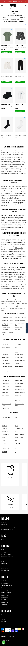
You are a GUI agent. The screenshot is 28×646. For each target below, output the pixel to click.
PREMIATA (17, 423)
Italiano (3, 636)
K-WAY (3, 446)
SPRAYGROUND (19, 420)
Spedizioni (4, 559)
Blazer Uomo (5, 408)
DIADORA (4, 428)
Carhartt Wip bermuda (20, 317)
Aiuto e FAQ (4, 566)
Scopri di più (22, 19)
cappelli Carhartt (17, 276)
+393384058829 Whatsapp (8, 527)
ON (15, 449)
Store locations (5, 570)
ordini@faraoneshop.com (7, 529)
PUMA (16, 440)
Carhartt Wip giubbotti (7, 320)
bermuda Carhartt (6, 267)
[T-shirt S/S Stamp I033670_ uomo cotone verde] (7, 36)
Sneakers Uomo (6, 380)
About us (3, 522)
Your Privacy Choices (6, 590)
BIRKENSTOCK (6, 431)
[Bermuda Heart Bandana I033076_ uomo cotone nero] (20, 36)
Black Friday (4, 600)
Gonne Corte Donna (7, 369)
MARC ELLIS (5, 423)
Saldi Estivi (4, 604)
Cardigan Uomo (18, 395)
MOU (3, 420)
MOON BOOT (5, 449)
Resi (2, 561)
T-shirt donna (18, 344)
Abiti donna (5, 344)
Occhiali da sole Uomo (20, 389)
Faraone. (7, 640)
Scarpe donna (18, 372)
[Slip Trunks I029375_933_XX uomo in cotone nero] (7, 95)
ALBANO (4, 426)
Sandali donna (5, 354)
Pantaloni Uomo (19, 383)
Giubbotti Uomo (19, 401)
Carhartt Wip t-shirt (7, 317)
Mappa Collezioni (5, 595)
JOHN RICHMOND (19, 428)
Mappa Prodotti (5, 597)
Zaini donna (5, 360)
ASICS (3, 440)
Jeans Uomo (5, 401)
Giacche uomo (18, 380)
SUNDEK (4, 437)
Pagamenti (4, 563)
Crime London (5, 434)
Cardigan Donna (19, 366)
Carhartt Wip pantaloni (20, 320)
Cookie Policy (4, 580)
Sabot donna (18, 369)
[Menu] (2, 5)
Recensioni (4, 524)
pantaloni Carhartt (5, 256)
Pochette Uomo (6, 389)
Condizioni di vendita (6, 587)
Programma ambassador (7, 556)
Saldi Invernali (4, 602)
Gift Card (3, 552)
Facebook (3, 614)
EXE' (16, 431)
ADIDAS (4, 443)
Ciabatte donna (6, 363)
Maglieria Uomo (6, 395)
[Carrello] (25, 5)
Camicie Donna (6, 347)
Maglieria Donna (6, 372)
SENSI (16, 426)
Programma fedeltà (6, 554)
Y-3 (15, 451)
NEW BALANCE (6, 417)
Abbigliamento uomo (20, 360)
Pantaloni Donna (19, 357)
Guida (2, 539)
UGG (16, 417)
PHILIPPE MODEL (19, 437)
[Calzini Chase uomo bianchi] (20, 124)
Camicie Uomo (5, 383)
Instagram (4, 617)
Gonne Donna (5, 350)
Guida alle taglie (5, 568)
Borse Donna (5, 357)
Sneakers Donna (19, 354)
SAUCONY (4, 451)
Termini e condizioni (6, 585)
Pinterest (3, 621)
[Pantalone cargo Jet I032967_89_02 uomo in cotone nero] (20, 65)
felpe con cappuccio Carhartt (10, 239)
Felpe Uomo (5, 398)
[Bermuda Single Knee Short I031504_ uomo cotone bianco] (7, 65)
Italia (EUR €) (11, 636)
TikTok (3, 619)
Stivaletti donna (18, 363)
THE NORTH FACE (19, 434)
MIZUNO (17, 446)
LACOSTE (17, 443)
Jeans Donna (18, 347)
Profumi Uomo (18, 386)
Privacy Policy (4, 583)
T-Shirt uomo (5, 386)
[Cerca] (22, 5)
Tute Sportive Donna (7, 366)
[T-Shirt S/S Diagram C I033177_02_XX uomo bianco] (20, 95)
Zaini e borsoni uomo (20, 398)
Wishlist (3, 549)
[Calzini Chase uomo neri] (7, 124)
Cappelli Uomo (5, 392)
